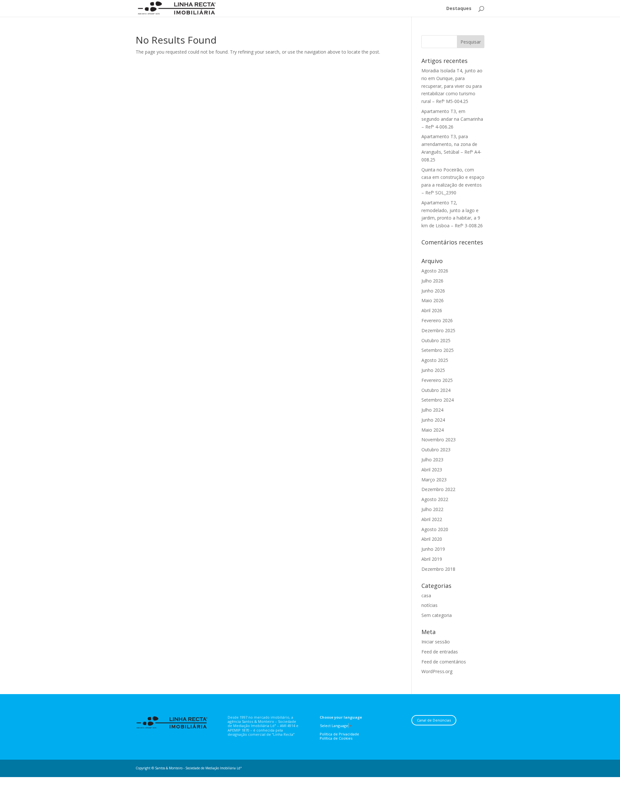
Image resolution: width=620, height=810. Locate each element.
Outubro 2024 (435, 390)
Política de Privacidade (339, 734)
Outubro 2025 (435, 340)
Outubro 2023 (435, 449)
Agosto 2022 (434, 499)
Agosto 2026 (434, 271)
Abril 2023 (431, 470)
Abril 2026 (431, 310)
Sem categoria (436, 615)
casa (426, 595)
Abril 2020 (431, 539)
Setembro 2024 (437, 400)
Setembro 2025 (437, 350)
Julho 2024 (432, 410)
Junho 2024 (433, 420)
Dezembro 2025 (438, 330)
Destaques (458, 8)
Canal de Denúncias (434, 720)
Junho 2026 (433, 291)
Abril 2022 (431, 519)
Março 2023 (434, 480)
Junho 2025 (433, 370)
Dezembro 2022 (438, 489)
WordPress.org (436, 671)
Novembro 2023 (438, 439)
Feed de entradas (439, 652)
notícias (429, 605)
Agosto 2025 (434, 360)
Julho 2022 (432, 509)
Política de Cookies (336, 738)
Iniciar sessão (435, 642)
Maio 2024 (432, 430)
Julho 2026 (432, 281)
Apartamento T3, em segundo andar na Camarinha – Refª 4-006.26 (452, 119)
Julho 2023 (432, 459)
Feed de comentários (443, 662)
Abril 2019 (431, 559)
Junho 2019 (433, 549)
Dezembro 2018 (438, 569)
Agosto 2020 (434, 529)
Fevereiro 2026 (437, 320)
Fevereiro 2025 (437, 380)
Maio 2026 (432, 300)
